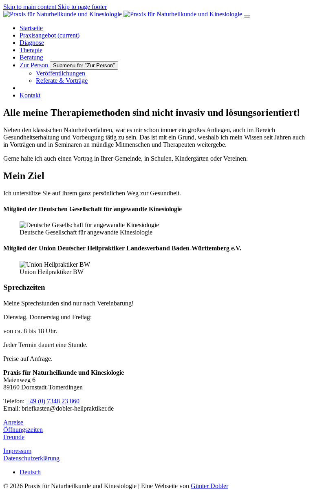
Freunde (13, 436)
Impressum (17, 450)
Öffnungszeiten (23, 429)
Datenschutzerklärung (31, 458)
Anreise (13, 422)
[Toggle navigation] (247, 16)
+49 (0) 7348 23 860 (52, 401)
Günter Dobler (209, 485)
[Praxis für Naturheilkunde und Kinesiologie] (123, 14)
